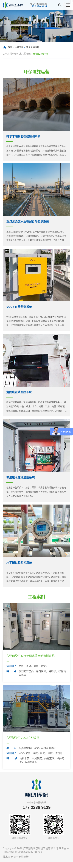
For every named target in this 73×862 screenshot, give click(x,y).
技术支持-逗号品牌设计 (16, 856)
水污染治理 (25, 53)
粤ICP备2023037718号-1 (28, 851)
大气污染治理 (10, 53)
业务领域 (19, 47)
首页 (10, 47)
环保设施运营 (32, 47)
